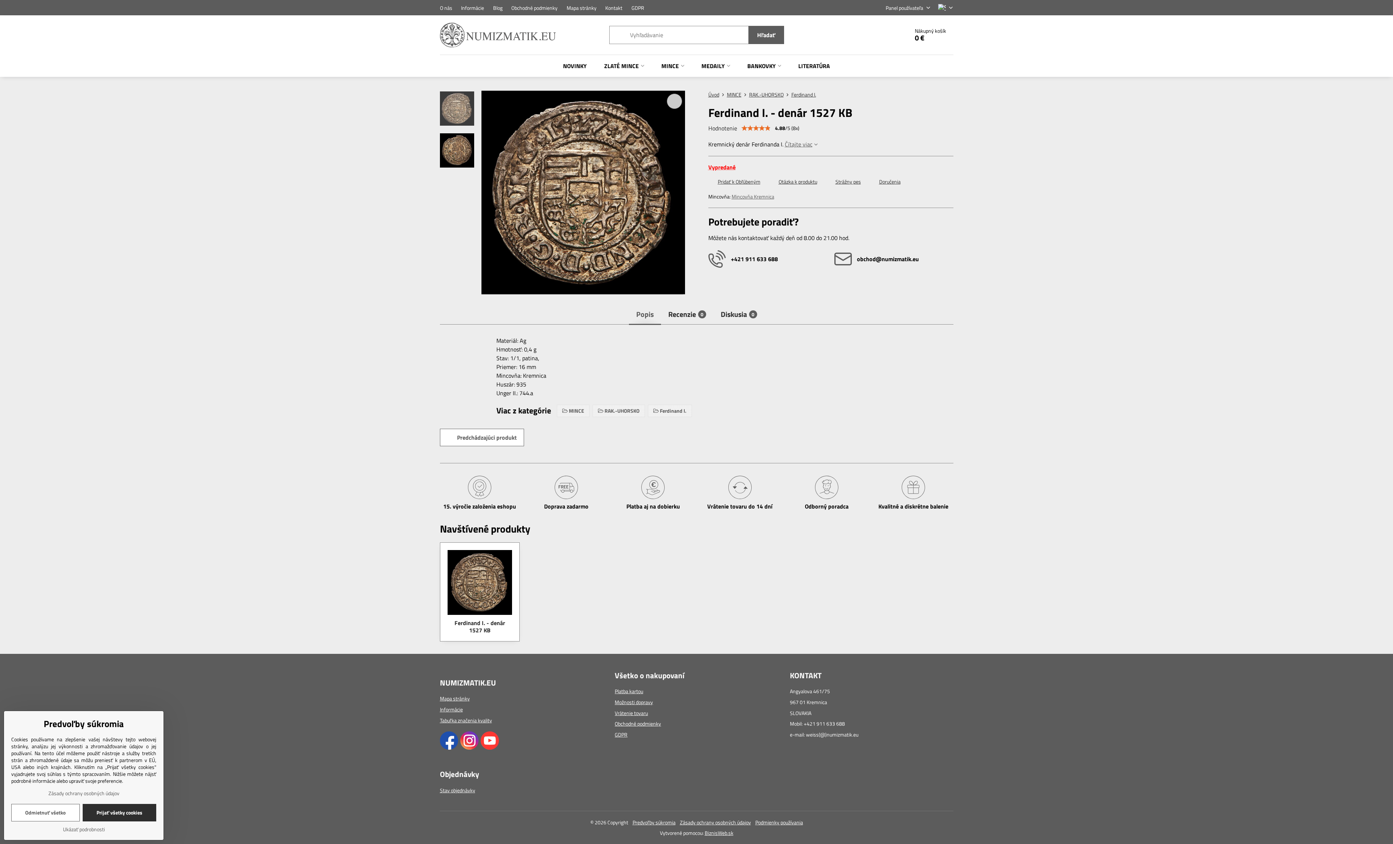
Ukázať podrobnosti (84, 829)
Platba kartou (629, 691)
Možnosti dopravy (634, 702)
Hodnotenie (722, 128)
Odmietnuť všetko (45, 812)
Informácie (451, 709)
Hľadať (766, 35)
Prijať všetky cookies (119, 812)
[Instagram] (469, 747)
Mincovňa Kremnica (753, 196)
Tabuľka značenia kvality (466, 720)
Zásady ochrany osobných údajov (715, 822)
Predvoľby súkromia (654, 822)
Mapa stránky (455, 698)
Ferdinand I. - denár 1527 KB (480, 627)
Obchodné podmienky (638, 723)
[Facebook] (449, 747)
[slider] (756, 128)
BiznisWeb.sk (719, 833)
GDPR (621, 734)
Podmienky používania (779, 822)
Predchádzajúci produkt (487, 437)
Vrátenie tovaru (631, 713)
